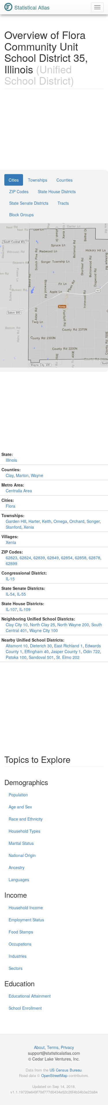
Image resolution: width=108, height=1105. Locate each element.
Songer (93, 521)
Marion (22, 475)
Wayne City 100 (43, 630)
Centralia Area (19, 490)
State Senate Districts (28, 203)
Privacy (67, 1047)
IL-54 (10, 594)
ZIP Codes (19, 191)
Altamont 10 (17, 646)
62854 (67, 557)
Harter (34, 521)
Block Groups (21, 214)
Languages (19, 879)
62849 (53, 557)
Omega (60, 521)
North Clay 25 (42, 624)
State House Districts (57, 191)
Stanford (13, 527)
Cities (14, 180)
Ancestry (16, 867)
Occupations (20, 944)
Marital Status (21, 843)
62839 (39, 557)
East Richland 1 (68, 646)
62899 (11, 563)
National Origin (22, 855)
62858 (80, 557)
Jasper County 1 (66, 651)
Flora (10, 506)
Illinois (11, 460)
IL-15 (10, 579)
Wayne (37, 475)
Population (18, 794)
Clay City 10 (17, 624)
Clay (10, 475)
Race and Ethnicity (26, 819)
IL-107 (11, 609)
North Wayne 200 (73, 624)
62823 (11, 557)
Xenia (29, 527)
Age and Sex (20, 807)
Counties (64, 180)
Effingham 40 (36, 651)
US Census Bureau (66, 1070)
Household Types (24, 831)
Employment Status (26, 920)
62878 (94, 557)
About (39, 1047)
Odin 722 (91, 651)
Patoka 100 (16, 657)
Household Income (26, 907)
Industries (17, 956)
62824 (25, 557)
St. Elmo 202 (67, 657)
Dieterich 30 (41, 646)
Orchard (76, 521)
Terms (52, 1047)
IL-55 (21, 594)
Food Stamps (21, 932)
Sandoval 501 (41, 657)
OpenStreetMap (54, 1075)
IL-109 (25, 609)
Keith (46, 521)
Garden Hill (16, 521)
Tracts (63, 203)
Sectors (15, 968)
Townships (37, 180)
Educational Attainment (30, 996)
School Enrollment (25, 1008)
